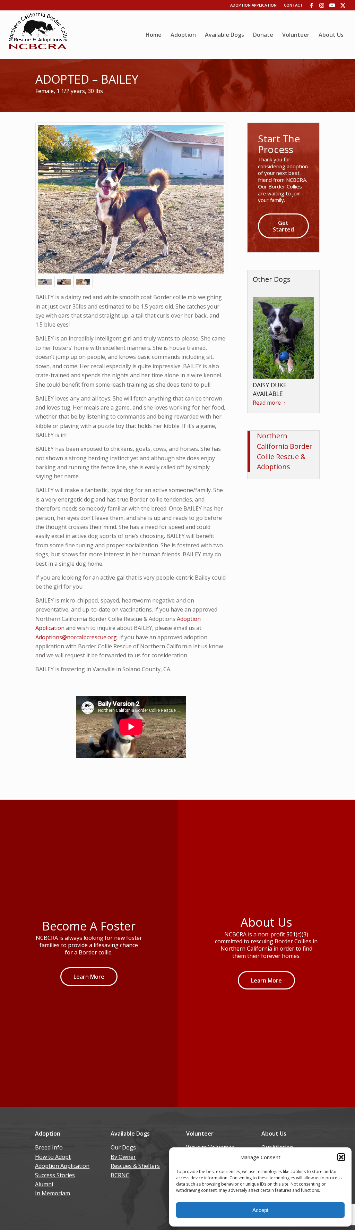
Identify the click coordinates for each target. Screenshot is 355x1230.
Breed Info (49, 1147)
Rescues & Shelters (135, 1166)
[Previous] (263, 323)
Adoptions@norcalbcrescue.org (76, 637)
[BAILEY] (130, 199)
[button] (341, 1157)
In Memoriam (52, 1193)
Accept (260, 1210)
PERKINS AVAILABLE (280, 352)
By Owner (123, 1157)
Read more (267, 361)
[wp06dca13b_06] (38, 34)
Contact (293, 5)
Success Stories (55, 1175)
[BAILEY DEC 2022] (83, 281)
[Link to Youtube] (332, 5)
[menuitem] (153, 34)
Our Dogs (123, 1147)
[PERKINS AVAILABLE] (283, 321)
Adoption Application (253, 5)
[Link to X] (343, 5)
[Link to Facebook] (311, 5)
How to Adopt (53, 1157)
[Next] (303, 323)
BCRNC (120, 1175)
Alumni (44, 1184)
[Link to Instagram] (322, 5)
